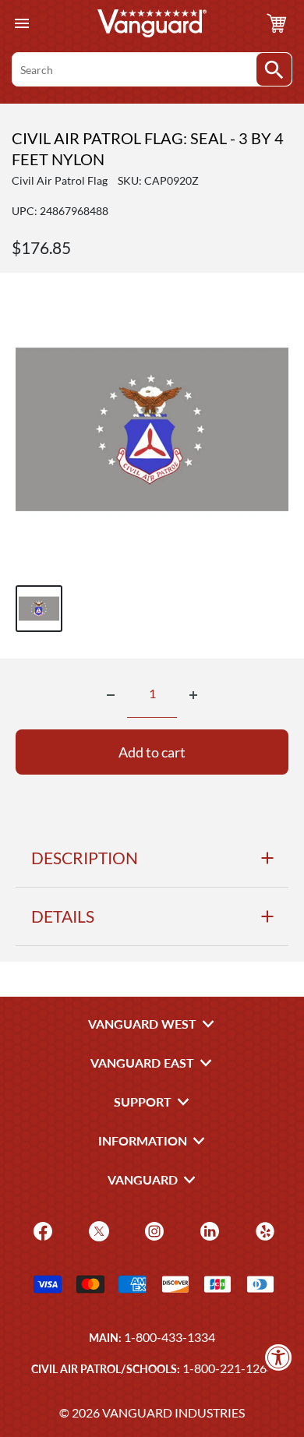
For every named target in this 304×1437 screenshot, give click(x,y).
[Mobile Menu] (21, 24)
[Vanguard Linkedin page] (207, 1230)
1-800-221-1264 (228, 1368)
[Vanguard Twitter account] (97, 1230)
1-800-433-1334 (169, 1336)
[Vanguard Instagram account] (152, 1230)
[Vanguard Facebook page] (41, 1230)
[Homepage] (152, 23)
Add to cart (152, 752)
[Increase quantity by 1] (193, 695)
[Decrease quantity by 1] (110, 695)
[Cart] (277, 23)
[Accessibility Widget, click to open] (278, 1357)
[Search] (274, 69)
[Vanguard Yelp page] (263, 1230)
